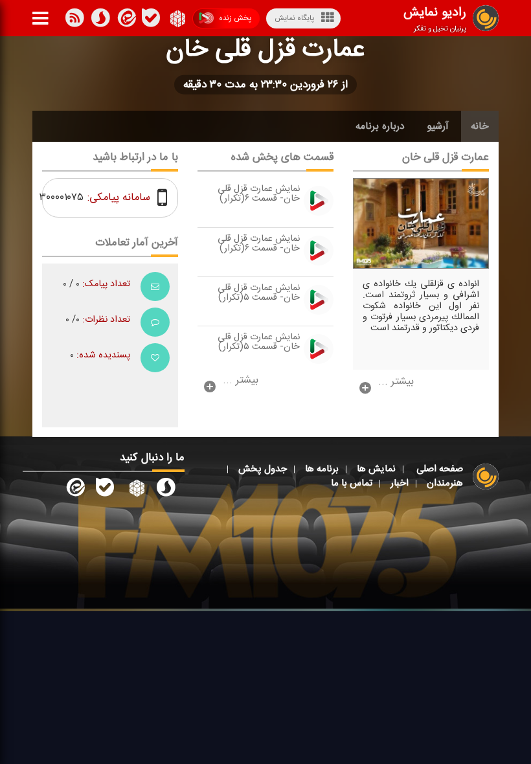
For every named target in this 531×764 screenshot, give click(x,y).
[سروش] (151, 20)
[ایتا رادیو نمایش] (74, 490)
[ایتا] (126, 20)
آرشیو (438, 126)
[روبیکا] (176, 20)
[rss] (74, 20)
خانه (480, 126)
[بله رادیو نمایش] (105, 490)
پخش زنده (235, 18)
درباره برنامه (380, 126)
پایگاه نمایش (294, 18)
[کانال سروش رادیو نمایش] (165, 490)
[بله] (100, 20)
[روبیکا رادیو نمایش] (135, 490)
